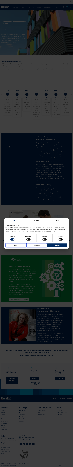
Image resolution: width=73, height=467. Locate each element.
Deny (15, 245)
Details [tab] (36, 220)
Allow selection (36, 245)
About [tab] (58, 220)
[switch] (28, 239)
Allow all (57, 245)
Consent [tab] (15, 220)
